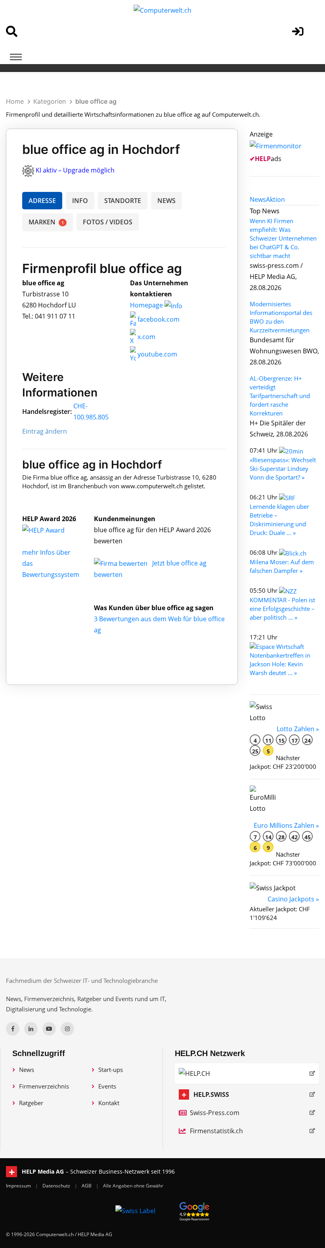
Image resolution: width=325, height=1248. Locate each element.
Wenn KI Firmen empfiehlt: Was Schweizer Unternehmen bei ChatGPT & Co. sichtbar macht (283, 238)
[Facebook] (12, 1029)
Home (15, 101)
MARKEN (46, 222)
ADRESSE (42, 200)
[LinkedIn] (31, 1029)
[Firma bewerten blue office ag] (121, 563)
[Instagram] (67, 1029)
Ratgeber (31, 1103)
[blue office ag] (52, 529)
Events (107, 1086)
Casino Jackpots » (293, 899)
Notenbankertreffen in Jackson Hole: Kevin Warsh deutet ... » (280, 664)
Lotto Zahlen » (298, 729)
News (26, 1070)
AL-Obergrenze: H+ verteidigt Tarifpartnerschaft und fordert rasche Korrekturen (280, 395)
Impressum (19, 1185)
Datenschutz (56, 1185)
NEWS (166, 200)
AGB (87, 1185)
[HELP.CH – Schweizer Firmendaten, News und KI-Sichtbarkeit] (247, 1073)
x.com (145, 336)
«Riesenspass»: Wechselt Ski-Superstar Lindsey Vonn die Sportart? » (283, 468)
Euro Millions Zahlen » (286, 825)
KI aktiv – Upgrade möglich (75, 170)
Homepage (147, 305)
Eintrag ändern (44, 431)
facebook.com (158, 319)
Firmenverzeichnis (44, 1086)
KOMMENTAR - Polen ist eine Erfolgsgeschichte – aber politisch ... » (282, 608)
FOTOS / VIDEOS (107, 222)
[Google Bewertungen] (194, 1210)
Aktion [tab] (275, 199)
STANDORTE (122, 200)
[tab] (258, 199)
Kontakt (108, 1103)
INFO (80, 200)
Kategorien (49, 101)
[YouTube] (49, 1029)
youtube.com (156, 354)
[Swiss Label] (135, 1210)
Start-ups (110, 1070)
